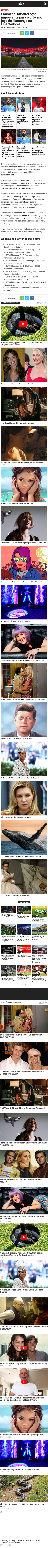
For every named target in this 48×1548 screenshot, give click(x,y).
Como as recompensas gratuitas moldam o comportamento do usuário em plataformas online (8, 939)
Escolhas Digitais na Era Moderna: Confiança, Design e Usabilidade (23, 938)
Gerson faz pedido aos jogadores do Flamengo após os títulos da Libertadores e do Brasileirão (8, 121)
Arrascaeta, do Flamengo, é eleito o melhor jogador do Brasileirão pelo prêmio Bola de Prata (8, 152)
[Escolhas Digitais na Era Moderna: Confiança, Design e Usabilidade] (24, 929)
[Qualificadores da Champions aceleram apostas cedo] (24, 910)
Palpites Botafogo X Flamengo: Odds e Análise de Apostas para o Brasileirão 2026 (39, 979)
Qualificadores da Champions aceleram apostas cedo (23, 916)
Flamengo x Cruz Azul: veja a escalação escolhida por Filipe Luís (23, 119)
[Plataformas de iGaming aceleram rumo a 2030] (8, 909)
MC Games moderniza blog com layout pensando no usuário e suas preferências (24, 956)
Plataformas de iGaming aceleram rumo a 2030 (7, 915)
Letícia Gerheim (9, 27)
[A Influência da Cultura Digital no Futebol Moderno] (39, 929)
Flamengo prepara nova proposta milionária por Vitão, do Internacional (37, 120)
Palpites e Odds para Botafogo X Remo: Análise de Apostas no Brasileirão (8, 957)
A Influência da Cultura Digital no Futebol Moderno (39, 938)
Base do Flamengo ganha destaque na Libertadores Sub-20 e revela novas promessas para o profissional (39, 958)
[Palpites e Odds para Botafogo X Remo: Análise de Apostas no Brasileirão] (8, 949)
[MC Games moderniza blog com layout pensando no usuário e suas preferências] (24, 949)
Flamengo (5, 10)
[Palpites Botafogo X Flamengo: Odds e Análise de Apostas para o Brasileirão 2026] (39, 970)
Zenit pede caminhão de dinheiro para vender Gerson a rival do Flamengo (23, 151)
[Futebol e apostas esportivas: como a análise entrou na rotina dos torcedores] (39, 911)
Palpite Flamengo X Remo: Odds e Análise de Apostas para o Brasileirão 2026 (23, 978)
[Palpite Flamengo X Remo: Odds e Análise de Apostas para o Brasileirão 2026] (24, 970)
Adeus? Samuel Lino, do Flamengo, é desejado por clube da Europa (38, 150)
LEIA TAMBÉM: (24, 902)
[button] (44, 3)
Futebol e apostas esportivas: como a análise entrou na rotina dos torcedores (39, 920)
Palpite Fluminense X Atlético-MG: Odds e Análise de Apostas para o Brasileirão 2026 (8, 979)
